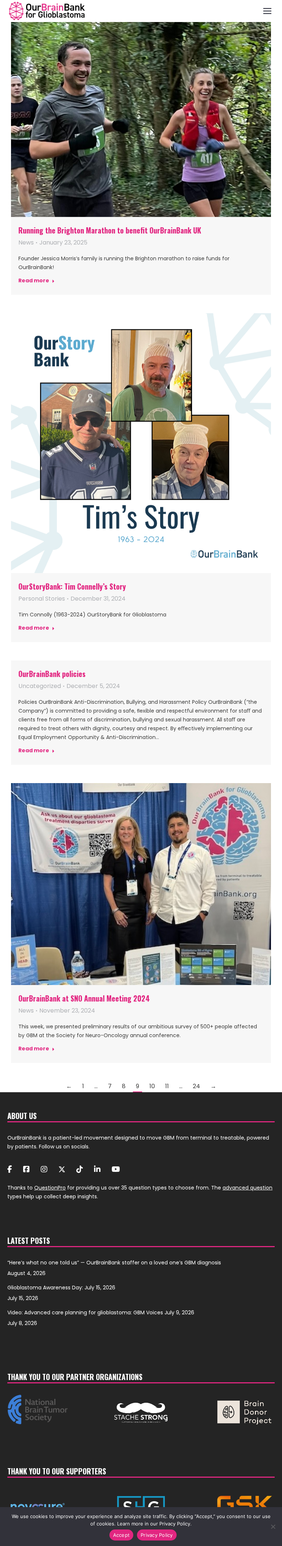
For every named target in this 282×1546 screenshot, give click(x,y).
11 (167, 1086)
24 (196, 1086)
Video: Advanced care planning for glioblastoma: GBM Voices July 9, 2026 (100, 1312)
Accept (121, 1535)
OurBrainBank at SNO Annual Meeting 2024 (84, 998)
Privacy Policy (157, 1535)
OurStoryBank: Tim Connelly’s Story (72, 586)
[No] (272, 1526)
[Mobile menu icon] (267, 11)
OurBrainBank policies (52, 673)
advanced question (247, 1187)
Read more (33, 280)
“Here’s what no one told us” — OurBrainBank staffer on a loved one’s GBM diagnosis (114, 1262)
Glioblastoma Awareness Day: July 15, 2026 (61, 1287)
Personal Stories (41, 598)
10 (152, 1086)
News (26, 242)
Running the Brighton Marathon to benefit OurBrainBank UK (109, 230)
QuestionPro (50, 1187)
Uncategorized (39, 686)
